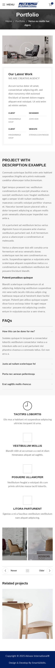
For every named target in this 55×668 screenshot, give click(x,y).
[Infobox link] (27, 413)
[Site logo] (28, 4)
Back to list (27, 571)
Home (9, 21)
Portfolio (20, 21)
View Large (50, 591)
